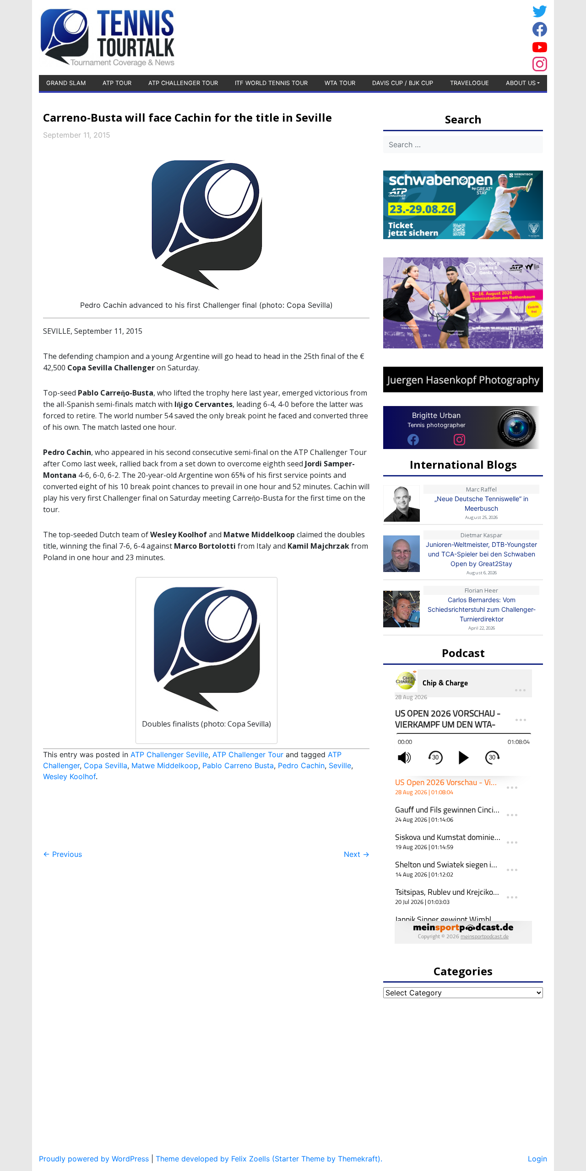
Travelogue (469, 83)
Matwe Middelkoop (164, 765)
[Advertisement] (455, 36)
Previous (62, 854)
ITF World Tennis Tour (271, 83)
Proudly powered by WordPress (94, 1158)
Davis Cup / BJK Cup (402, 83)
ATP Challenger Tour (183, 83)
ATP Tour (117, 83)
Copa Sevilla (105, 765)
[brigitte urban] (413, 439)
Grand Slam (66, 83)
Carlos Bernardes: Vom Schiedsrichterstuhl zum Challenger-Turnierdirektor (482, 609)
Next (356, 854)
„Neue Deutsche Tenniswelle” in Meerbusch (481, 503)
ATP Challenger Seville (169, 754)
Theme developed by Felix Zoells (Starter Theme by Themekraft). (269, 1158)
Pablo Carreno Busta (238, 765)
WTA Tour (340, 83)
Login (537, 1158)
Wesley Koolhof (69, 776)
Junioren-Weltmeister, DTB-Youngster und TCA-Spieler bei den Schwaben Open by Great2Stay (481, 553)
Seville (340, 765)
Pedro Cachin (301, 765)
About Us (521, 83)
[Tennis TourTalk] (107, 36)
